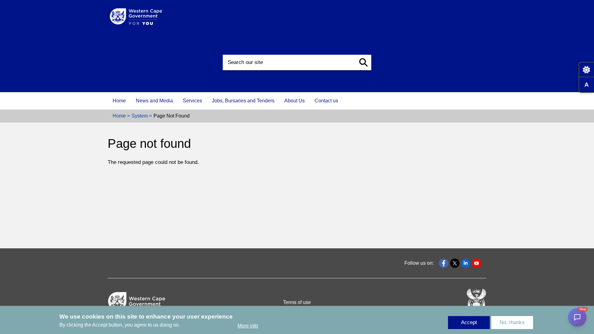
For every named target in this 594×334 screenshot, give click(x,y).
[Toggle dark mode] (586, 69)
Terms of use (297, 302)
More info (248, 325)
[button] (363, 62)
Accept (469, 322)
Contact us (326, 100)
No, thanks (512, 322)
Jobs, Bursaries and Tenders (243, 100)
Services (192, 100)
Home (119, 100)
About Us (294, 100)
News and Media (154, 100)
